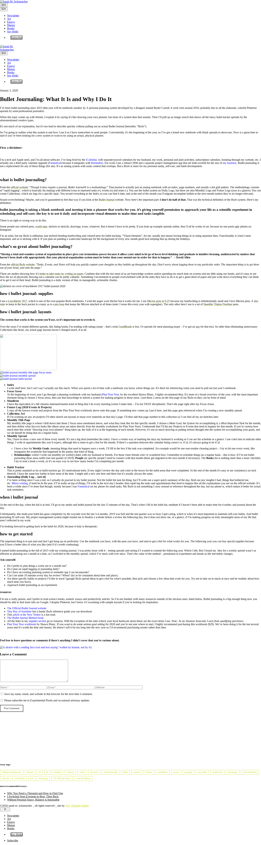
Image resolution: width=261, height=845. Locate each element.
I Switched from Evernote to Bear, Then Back (33, 796)
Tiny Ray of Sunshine (19, 611)
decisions (94, 772)
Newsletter (13, 15)
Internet (149, 772)
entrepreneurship (111, 772)
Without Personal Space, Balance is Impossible (33, 799)
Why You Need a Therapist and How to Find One (35, 793)
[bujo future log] (28, 369)
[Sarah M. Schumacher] (9, 49)
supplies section (37, 621)
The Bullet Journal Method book (25, 617)
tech (31, 778)
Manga (11, 25)
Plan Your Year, (110, 394)
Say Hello (12, 31)
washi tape (41, 226)
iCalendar (91, 159)
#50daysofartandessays (11, 772)
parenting (188, 772)
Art (9, 18)
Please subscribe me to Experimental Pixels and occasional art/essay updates (46, 700)
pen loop (59, 304)
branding (57, 772)
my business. (230, 162)
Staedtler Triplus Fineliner (217, 304)
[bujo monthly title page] (25, 372)
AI (40, 772)
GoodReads (125, 326)
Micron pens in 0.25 (158, 301)
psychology (233, 772)
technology (43, 778)
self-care (5, 778)
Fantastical (55, 162)
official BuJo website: (23, 264)
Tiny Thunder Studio (77, 805)
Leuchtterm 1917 (17, 301)
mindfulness (162, 772)
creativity (70, 772)
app (198, 326)
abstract (30, 772)
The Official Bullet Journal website (26, 608)
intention (136, 772)
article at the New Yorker (27, 614)
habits (125, 772)
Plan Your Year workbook (21, 624)
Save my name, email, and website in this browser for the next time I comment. (48, 693)
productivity (217, 772)
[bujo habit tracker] (16, 378)
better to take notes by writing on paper (61, 273)
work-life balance (83, 778)
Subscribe (16, 37)
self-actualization (250, 772)
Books (10, 28)
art (47, 772)
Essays (11, 21)
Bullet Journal (106, 199)
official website (19, 187)
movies (176, 772)
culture (82, 772)
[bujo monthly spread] (18, 375)
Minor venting (20, 483)
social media (19, 778)
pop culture (202, 772)
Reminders (97, 162)
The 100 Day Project (62, 778)
